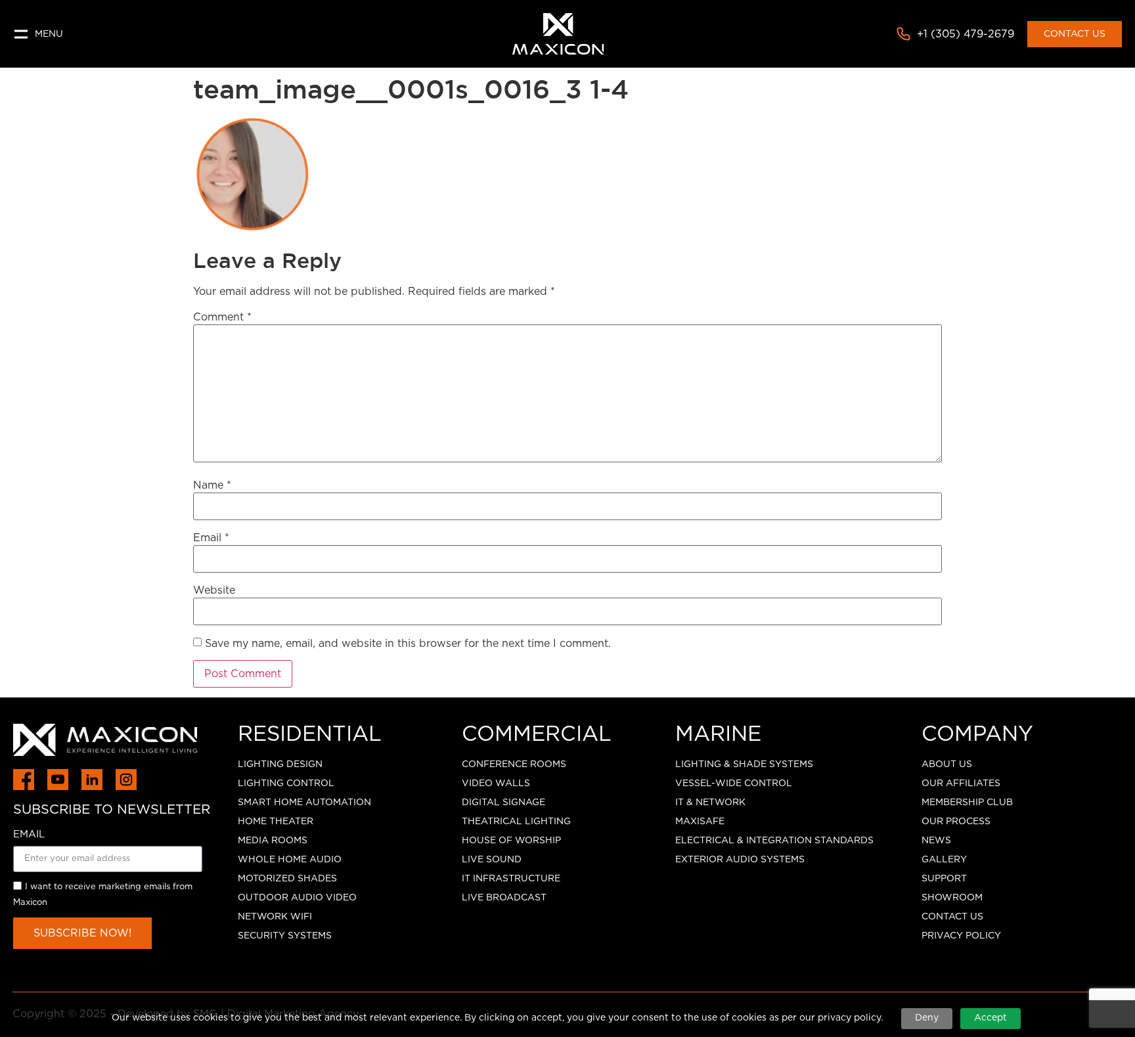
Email (211, 538)
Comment (222, 317)
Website (214, 590)
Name (212, 485)
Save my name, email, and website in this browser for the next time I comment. (408, 643)
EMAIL (29, 834)
